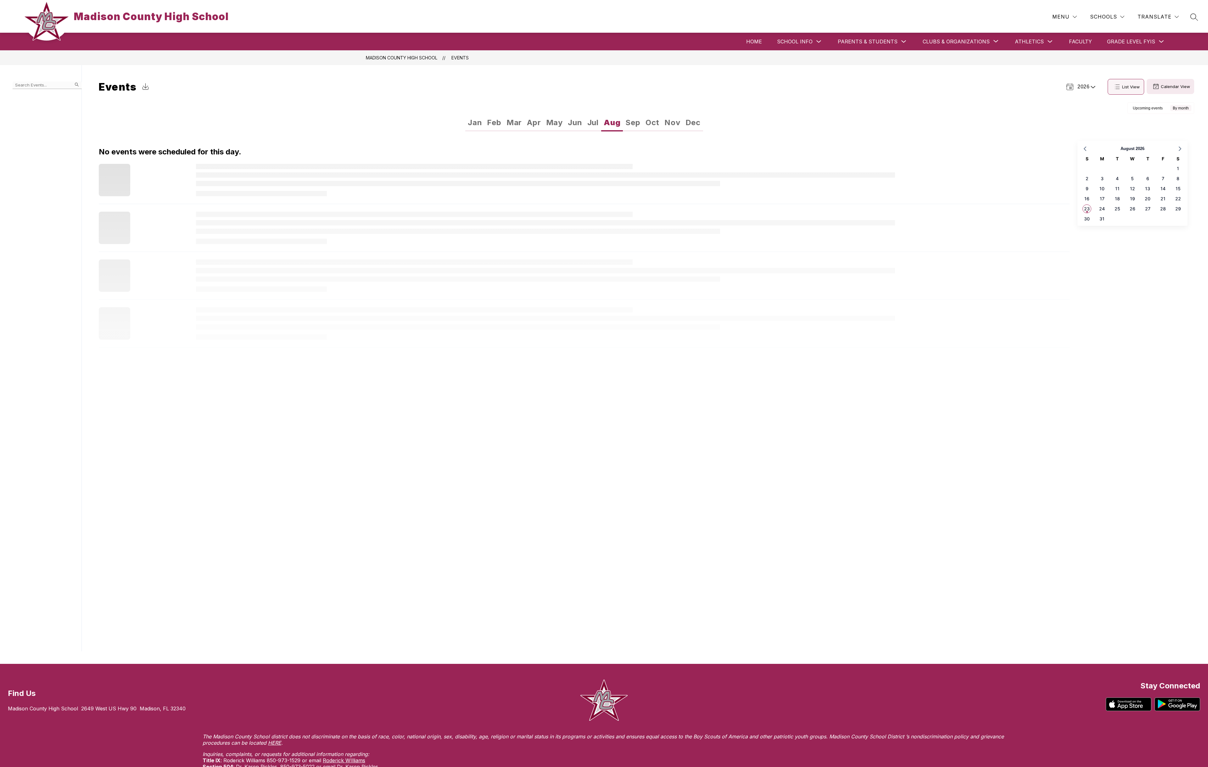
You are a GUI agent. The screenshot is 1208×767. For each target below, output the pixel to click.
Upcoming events (1148, 108)
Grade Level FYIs (1131, 41)
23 (1087, 208)
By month (1181, 108)
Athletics (1029, 41)
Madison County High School (401, 57)
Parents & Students (868, 41)
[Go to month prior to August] (1085, 148)
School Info (795, 41)
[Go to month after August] (1180, 148)
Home (754, 41)
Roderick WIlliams (344, 760)
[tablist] (524, 122)
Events (460, 57)
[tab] (474, 122)
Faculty (1080, 41)
